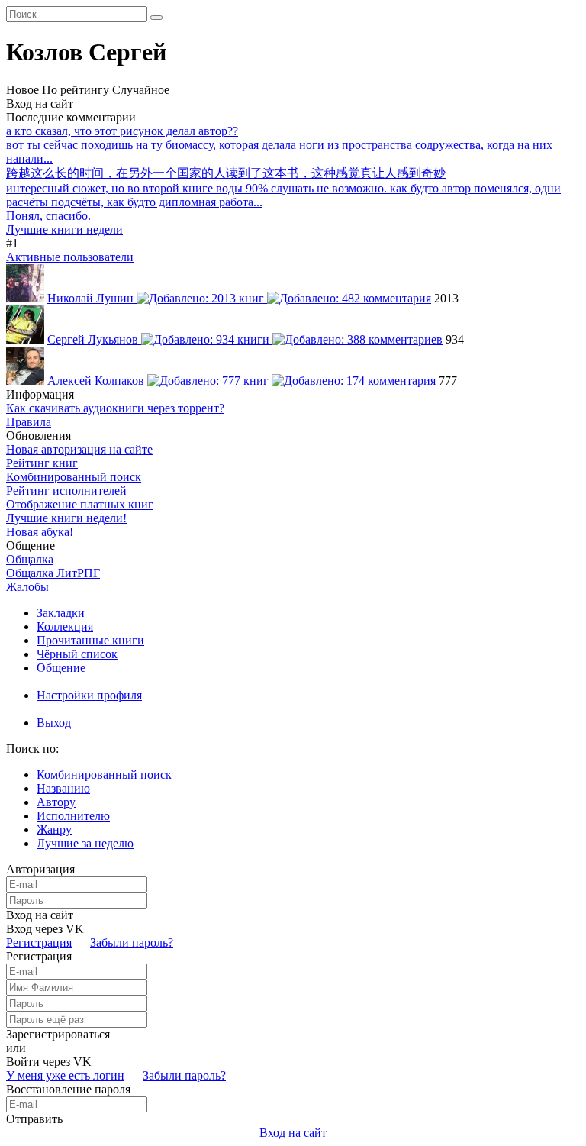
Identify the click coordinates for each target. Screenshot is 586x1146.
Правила (28, 421)
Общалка (29, 559)
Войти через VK (49, 1061)
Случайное (140, 89)
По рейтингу (75, 89)
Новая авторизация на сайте (79, 449)
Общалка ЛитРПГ (53, 573)
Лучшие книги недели (64, 229)
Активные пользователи (70, 256)
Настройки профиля (89, 695)
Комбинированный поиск (73, 476)
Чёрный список (77, 653)
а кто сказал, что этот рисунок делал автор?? (122, 130)
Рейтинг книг (42, 463)
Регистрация (39, 942)
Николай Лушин (92, 298)
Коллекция (65, 626)
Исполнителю (73, 815)
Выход (54, 722)
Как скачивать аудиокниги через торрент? (115, 408)
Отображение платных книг (79, 504)
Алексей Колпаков (97, 380)
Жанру (54, 829)
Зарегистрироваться (58, 1034)
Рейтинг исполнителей (66, 490)
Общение (61, 667)
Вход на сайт (39, 103)
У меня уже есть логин (65, 1075)
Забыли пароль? (131, 942)
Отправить (34, 1118)
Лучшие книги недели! (66, 518)
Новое (22, 89)
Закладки (61, 612)
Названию (63, 788)
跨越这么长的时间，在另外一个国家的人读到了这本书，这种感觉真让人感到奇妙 (226, 172)
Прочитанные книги (90, 640)
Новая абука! (39, 531)
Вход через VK (45, 928)
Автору (56, 802)
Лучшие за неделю (85, 843)
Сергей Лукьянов (94, 339)
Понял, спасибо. (48, 215)
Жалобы (27, 586)
